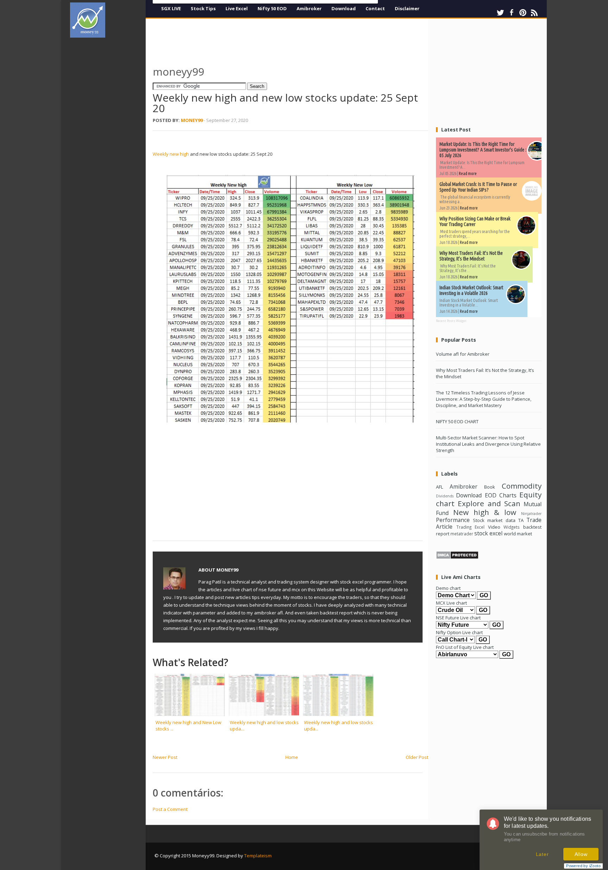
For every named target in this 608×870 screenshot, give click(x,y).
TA (521, 520)
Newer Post (165, 757)
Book (489, 487)
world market (518, 533)
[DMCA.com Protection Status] (457, 557)
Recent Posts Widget (451, 320)
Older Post (417, 757)
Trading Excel (470, 527)
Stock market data (494, 520)
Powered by (583, 866)
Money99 (192, 120)
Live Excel (237, 8)
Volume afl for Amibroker (462, 354)
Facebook (511, 12)
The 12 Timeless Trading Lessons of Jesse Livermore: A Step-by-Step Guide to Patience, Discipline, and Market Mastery (483, 398)
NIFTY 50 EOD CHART (457, 421)
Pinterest (522, 12)
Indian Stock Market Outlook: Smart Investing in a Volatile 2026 (471, 290)
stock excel (488, 533)
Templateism (258, 855)
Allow (581, 854)
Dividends (445, 496)
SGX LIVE (171, 8)
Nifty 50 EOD (272, 8)
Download (343, 8)
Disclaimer (407, 8)
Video (494, 527)
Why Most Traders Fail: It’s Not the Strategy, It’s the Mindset (471, 256)
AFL (439, 487)
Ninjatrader (531, 513)
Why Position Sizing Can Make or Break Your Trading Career (475, 221)
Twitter (500, 12)
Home (291, 757)
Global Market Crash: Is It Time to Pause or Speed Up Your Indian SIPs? (478, 187)
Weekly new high (171, 154)
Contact (375, 8)
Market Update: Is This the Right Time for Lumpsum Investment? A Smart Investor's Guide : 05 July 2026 (482, 149)
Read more (468, 173)
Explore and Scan (489, 503)
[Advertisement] (110, 149)
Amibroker (309, 8)
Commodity (522, 486)
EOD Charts (501, 495)
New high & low (484, 512)
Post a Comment (170, 809)
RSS (534, 12)
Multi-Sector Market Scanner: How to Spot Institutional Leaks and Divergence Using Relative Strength (488, 443)
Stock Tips (203, 8)
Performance (453, 520)
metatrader (461, 533)
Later (542, 854)
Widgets (512, 527)
